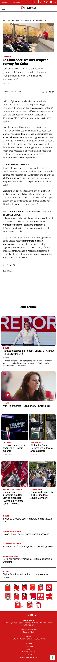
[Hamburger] (3, 8)
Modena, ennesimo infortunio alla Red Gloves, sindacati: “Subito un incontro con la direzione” (13, 498)
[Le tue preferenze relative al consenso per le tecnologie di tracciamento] (52, 657)
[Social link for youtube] (51, 2)
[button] (43, 92)
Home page (6, 20)
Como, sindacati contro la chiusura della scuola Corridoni (42, 495)
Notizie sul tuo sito (28, 652)
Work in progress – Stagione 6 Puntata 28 (26, 405)
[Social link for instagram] (47, 2)
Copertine (15, 20)
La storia (28, 654)
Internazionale (26, 20)
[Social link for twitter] (41, 2)
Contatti (5, 2)
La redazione (15, 2)
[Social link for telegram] (55, 2)
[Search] (35, 2)
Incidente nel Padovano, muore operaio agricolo (27, 546)
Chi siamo (28, 643)
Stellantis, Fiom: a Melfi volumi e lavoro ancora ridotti (41, 448)
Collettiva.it (28, 620)
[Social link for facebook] (44, 2)
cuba (9, 271)
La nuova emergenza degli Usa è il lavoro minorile (14, 448)
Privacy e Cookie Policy (28, 657)
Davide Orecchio (7, 455)
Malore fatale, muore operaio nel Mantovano (26, 534)
